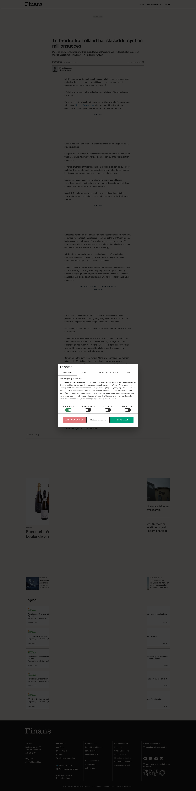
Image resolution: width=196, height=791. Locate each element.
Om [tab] (128, 373)
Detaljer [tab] (86, 373)
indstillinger (125, 393)
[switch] (88, 410)
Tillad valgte (98, 420)
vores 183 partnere (72, 382)
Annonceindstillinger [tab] (107, 373)
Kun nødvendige (74, 420)
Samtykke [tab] (67, 372)
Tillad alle (122, 420)
